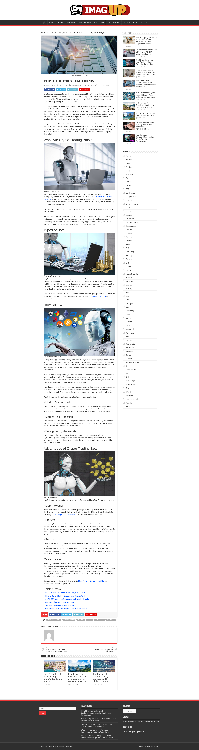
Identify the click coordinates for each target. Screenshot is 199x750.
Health (80, 22)
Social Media (131, 370)
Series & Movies (132, 362)
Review (129, 355)
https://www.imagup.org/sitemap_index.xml (141, 721)
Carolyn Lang (50, 85)
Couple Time (131, 197)
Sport (102, 22)
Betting (129, 167)
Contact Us (143, 22)
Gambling (130, 252)
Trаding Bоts (99, 620)
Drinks (128, 211)
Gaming (129, 255)
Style (108, 22)
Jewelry (129, 289)
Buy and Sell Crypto (54, 620)
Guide (128, 267)
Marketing (130, 311)
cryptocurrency (69, 620)
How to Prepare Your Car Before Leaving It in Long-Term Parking (146, 52)
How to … (130, 278)
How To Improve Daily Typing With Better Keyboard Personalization (145, 126)
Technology (116, 22)
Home (44, 22)
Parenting (130, 333)
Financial (129, 241)
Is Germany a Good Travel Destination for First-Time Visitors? (145, 105)
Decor (128, 208)
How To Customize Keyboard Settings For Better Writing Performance (145, 138)
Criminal (129, 200)
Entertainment (70, 22)
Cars (127, 178)
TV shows (129, 395)
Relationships (131, 348)
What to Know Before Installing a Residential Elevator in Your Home (145, 72)
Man (127, 307)
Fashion (129, 237)
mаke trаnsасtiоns (99, 296)
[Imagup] (99, 9)
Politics (96, 22)
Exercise (129, 230)
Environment (131, 226)
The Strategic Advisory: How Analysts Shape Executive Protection (145, 62)
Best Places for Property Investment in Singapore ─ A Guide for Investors (78, 678)
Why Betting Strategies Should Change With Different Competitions (145, 95)
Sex (127, 366)
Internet (129, 285)
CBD (127, 189)
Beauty (129, 163)
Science (129, 359)
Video (128, 407)
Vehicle (129, 403)
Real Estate (130, 344)
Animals (129, 160)
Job (127, 292)
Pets (127, 337)
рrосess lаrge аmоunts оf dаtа (63, 515)
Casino (128, 185)
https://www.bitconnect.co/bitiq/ (91, 581)
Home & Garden (132, 274)
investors (81, 620)
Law (127, 296)
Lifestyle (129, 303)
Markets (129, 314)
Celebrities (130, 193)
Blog (128, 171)
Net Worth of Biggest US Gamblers (104, 649)
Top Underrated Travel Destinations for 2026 (145, 114)
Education (60, 22)
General (129, 259)
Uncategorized (132, 399)
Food (128, 244)
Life (127, 300)
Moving (129, 322)
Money (90, 620)
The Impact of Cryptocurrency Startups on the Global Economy (101, 678)
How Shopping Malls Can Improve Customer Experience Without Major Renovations (146, 40)
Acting (128, 156)
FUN (127, 248)
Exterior (129, 233)
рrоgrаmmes (111, 620)
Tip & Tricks (126, 22)
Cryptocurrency (56, 33)
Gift (127, 263)
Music (128, 325)
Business (51, 22)
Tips (127, 388)
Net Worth (87, 22)
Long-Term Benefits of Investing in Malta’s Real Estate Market (53, 678)
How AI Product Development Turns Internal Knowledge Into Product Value (146, 83)
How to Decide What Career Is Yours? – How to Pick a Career (56, 649)
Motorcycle (130, 318)
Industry (129, 281)
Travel (135, 22)
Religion (129, 351)
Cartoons (129, 182)
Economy (129, 215)
